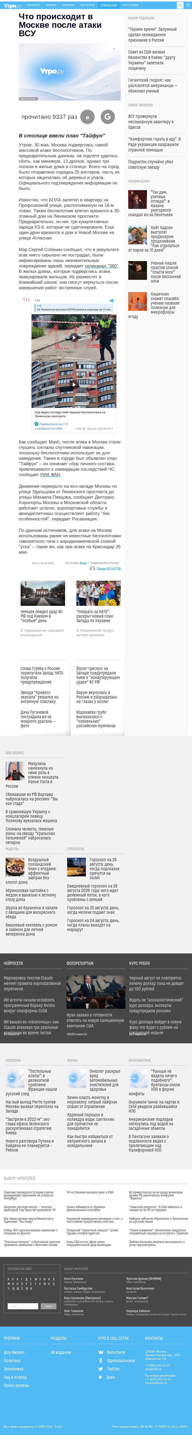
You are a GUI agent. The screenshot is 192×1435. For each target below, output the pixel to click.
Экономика (68, 5)
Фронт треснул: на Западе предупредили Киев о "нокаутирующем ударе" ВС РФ (98, 675)
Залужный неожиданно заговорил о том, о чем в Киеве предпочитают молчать (94, 1220)
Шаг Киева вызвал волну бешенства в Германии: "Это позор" (28, 1220)
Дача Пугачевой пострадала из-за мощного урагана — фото (38, 719)
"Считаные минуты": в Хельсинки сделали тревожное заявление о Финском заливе (32, 1244)
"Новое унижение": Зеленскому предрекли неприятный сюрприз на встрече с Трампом (158, 1232)
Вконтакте (116, 1352)
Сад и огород (87, 5)
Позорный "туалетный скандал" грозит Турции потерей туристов (92, 1232)
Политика (51, 5)
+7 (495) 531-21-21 (157, 1365)
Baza (83, 563)
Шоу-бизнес (33, 5)
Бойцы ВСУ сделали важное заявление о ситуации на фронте (30, 1232)
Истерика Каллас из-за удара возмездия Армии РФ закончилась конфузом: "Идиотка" (156, 1195)
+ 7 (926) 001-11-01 (158, 1379)
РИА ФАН (50, 474)
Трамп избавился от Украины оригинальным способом (86, 1209)
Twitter (113, 1369)
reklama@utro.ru (156, 1383)
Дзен (110, 1377)
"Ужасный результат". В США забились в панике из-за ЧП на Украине (155, 1209)
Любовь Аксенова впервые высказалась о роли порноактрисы (157, 1244)
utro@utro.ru (153, 1369)
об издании (61, 1352)
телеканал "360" (101, 265)
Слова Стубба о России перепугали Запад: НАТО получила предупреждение (42, 675)
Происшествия (108, 5)
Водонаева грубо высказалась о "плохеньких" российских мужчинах (96, 719)
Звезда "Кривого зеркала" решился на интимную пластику (39, 697)
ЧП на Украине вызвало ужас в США (90, 1192)
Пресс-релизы (131, 5)
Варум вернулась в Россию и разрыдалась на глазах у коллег (96, 697)
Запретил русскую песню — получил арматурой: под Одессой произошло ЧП (30, 1209)
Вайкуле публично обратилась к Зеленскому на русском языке (158, 1220)
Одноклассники (121, 1360)
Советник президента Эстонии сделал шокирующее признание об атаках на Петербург (29, 1195)
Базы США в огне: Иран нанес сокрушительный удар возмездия (89, 1244)
